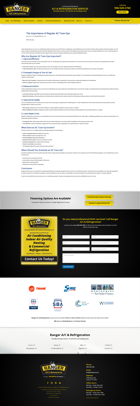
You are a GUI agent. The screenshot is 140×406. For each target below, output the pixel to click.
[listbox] (105, 243)
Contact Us (88, 21)
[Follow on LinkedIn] (60, 383)
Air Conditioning (15, 21)
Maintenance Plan (69, 21)
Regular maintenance (27, 75)
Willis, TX (83, 345)
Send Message (68, 266)
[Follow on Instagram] (51, 383)
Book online (122, 12)
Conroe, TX (31, 345)
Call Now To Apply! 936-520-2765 (99, 203)
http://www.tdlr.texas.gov (53, 397)
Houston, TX (108, 348)
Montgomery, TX (31, 348)
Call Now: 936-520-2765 (122, 21)
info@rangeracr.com (92, 372)
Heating (39, 21)
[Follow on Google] (56, 383)
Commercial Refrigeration (53, 21)
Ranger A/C (31, 36)
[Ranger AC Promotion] (39, 263)
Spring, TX (57, 345)
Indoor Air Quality (29, 21)
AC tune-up (29, 130)
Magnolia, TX (83, 348)
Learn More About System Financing (99, 197)
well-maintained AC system (29, 89)
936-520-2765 (81, 225)
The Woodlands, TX (57, 348)
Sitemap (96, 397)
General (44, 36)
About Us (79, 21)
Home (7, 21)
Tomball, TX (108, 345)
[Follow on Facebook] (47, 383)
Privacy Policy (89, 397)
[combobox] (76, 249)
